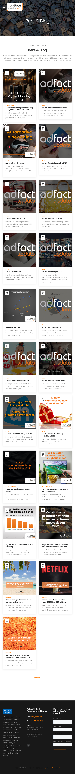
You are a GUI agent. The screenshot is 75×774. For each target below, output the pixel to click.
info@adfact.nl (36, 717)
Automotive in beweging (15, 163)
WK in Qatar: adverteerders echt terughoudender (55, 490)
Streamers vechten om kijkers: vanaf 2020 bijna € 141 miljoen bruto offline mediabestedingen (55, 602)
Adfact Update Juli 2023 (15, 218)
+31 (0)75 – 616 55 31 (36, 721)
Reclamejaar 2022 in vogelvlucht (18, 434)
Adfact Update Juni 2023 (52, 218)
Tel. (28, 721)
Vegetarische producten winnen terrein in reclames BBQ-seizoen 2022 (55, 546)
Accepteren (6, 768)
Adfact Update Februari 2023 (17, 380)
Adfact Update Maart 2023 (52, 327)
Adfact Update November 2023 (54, 107)
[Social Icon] (28, 745)
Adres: (29, 725)
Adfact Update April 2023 (52, 272)
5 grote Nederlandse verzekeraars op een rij (19, 545)
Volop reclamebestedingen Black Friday (18, 490)
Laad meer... (37, 678)
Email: (29, 717)
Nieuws (7, 105)
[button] (72, 768)
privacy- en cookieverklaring (35, 769)
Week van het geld (12, 327)
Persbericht (13, 105)
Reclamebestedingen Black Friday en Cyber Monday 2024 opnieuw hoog (19, 109)
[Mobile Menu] (4, 6)
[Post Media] (19, 86)
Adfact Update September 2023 (54, 163)
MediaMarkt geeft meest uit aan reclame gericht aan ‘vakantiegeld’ (18, 602)
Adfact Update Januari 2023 (53, 380)
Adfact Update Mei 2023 (15, 272)
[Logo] (15, 7)
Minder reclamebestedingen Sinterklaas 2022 (53, 435)
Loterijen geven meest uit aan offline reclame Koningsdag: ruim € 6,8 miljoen (19, 657)
